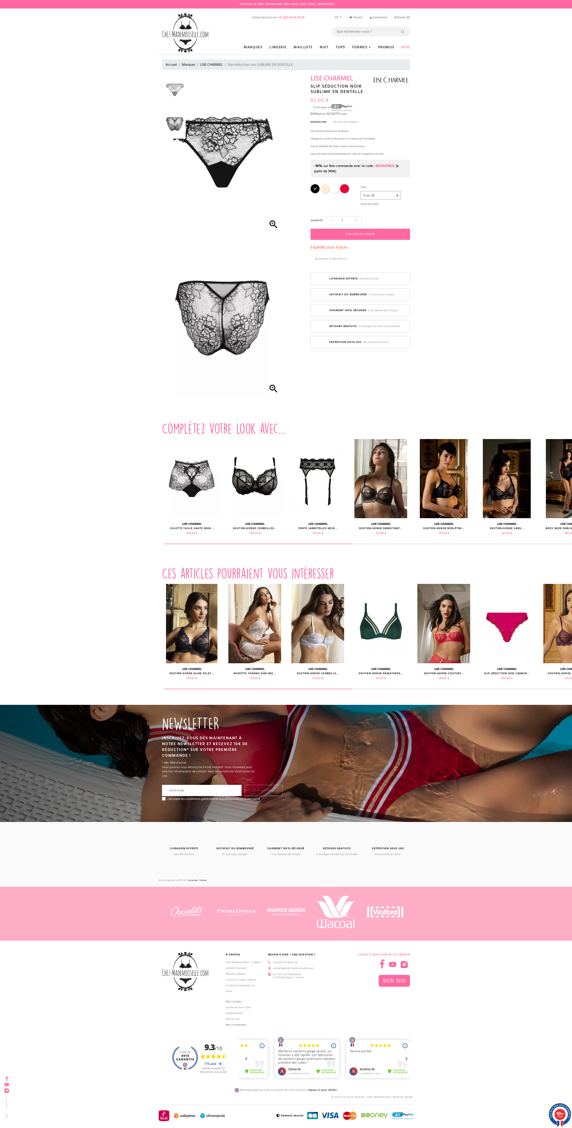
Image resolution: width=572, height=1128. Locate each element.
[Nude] (324, 192)
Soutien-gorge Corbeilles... (255, 528)
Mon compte (234, 1001)
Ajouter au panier (360, 234)
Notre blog (394, 980)
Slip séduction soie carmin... (507, 673)
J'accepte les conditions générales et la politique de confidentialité (213, 799)
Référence (318, 113)
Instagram (404, 964)
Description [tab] (318, 122)
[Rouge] (344, 192)
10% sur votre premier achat (33, 1091)
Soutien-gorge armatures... (66, 673)
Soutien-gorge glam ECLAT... (191, 673)
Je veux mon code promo (33, 1113)
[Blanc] (334, 192)
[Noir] (315, 192)
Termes (202, 880)
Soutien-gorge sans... (66, 528)
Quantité (317, 220)
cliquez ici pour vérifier (322, 1090)
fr (337, 17)
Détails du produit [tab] (346, 122)
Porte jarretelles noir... (318, 528)
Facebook (6, 1077)
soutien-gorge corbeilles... (129, 673)
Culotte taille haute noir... (192, 528)
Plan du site (233, 1019)
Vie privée (193, 880)
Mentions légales (236, 974)
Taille (363, 187)
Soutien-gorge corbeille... (318, 673)
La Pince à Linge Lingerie (241, 980)
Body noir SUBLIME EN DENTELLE (129, 528)
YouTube (392, 964)
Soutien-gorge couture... (444, 673)
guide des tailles (369, 204)
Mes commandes (236, 1025)
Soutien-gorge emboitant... (381, 528)
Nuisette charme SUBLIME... (255, 673)
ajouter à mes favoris (332, 259)
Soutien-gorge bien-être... (443, 528)
